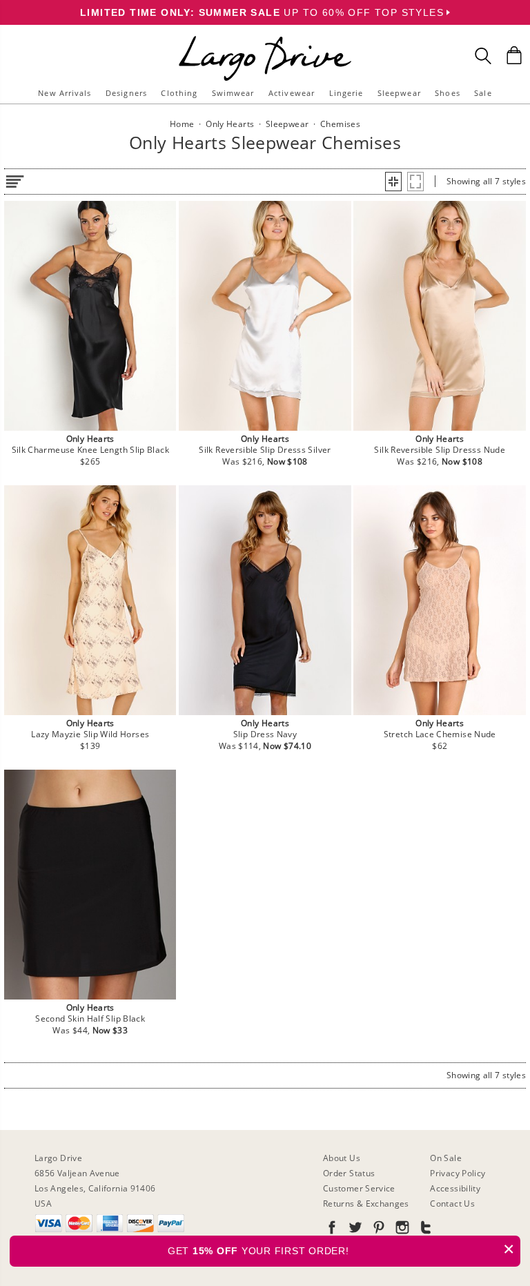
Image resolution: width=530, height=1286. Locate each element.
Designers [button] (126, 93)
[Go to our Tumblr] (424, 1230)
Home (182, 124)
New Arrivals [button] (64, 93)
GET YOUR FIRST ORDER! (341, 1249)
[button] (393, 181)
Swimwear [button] (233, 93)
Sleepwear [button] (399, 93)
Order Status (349, 1173)
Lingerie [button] (346, 93)
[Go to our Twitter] (354, 1230)
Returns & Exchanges (366, 1203)
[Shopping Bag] (514, 55)
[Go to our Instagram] (401, 1230)
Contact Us (452, 1203)
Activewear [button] (291, 93)
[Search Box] (483, 56)
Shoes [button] (447, 93)
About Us (341, 1158)
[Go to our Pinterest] (377, 1230)
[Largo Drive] (265, 38)
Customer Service (359, 1188)
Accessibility (455, 1188)
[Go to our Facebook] (332, 1230)
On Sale (446, 1158)
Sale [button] (482, 93)
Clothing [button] (179, 93)
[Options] (14, 179)
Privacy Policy (457, 1173)
